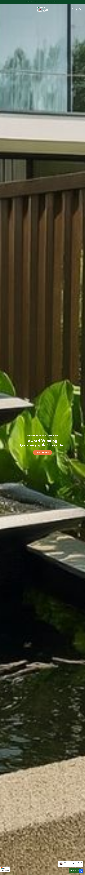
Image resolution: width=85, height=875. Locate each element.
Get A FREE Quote (42, 452)
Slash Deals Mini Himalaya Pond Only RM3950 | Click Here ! (42, 2)
